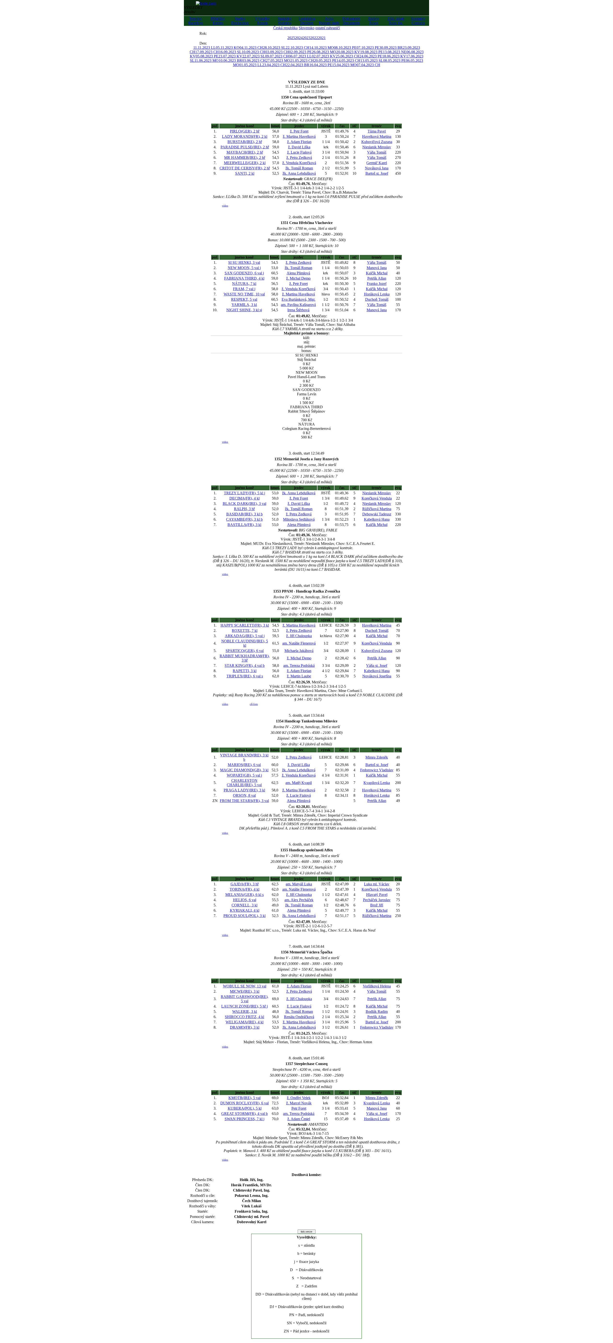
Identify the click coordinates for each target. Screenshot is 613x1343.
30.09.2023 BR (391, 48)
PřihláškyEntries (218, 21)
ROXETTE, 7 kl (244, 630)
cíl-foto (254, 704)
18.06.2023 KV (394, 56)
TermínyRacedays (195, 21)
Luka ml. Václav (376, 884)
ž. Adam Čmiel (298, 1119)
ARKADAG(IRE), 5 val (245, 636)
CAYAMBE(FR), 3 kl (244, 519)
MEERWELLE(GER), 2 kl (245, 163)
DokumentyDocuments (351, 21)
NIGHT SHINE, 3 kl (244, 310)
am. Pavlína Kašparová (298, 305)
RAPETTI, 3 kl (244, 671)
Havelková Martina (376, 136)
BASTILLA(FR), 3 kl (244, 525)
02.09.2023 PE (300, 52)
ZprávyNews (373, 21)
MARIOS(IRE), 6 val (244, 765)
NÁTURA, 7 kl (244, 284)
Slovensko (306, 28)
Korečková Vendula (377, 498)
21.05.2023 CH (302, 60)
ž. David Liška (299, 147)
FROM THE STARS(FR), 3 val (244, 801)
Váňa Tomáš (376, 152)
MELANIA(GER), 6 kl (244, 895)
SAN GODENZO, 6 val (244, 273)
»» (212, 33)
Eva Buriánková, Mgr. (298, 299)
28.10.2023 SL (274, 48)
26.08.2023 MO (324, 52)
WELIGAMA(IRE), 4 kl (244, 1022)
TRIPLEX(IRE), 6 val (245, 676)
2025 (291, 38)
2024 (299, 38)
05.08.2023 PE (207, 56)
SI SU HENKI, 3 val (244, 262)
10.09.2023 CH (253, 52)
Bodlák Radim (377, 1011)
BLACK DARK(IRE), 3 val (244, 503)
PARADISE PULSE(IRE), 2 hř (245, 147)
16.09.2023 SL (230, 52)
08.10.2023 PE (345, 48)
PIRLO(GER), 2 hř (244, 131)
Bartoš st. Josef (376, 173)
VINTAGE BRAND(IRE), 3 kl (244, 757)
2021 (322, 38)
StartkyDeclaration (240, 21)
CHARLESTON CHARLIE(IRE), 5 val (244, 782)
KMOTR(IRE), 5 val (244, 1098)
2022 (314, 38)
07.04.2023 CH (368, 65)
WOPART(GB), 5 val (244, 775)
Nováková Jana (376, 168)
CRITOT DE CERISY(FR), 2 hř (245, 168)
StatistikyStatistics (285, 21)
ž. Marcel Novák (299, 1103)
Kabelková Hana (377, 519)
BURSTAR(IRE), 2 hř (244, 142)
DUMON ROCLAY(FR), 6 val (244, 1103)
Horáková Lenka (377, 294)
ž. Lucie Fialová (299, 152)
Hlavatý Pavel (376, 895)
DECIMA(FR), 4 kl (244, 498)
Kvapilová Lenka (376, 783)
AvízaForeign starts (329, 21)
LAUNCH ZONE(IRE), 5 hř (244, 1006)
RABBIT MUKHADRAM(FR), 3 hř (245, 658)
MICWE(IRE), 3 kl (244, 991)
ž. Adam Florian (299, 142)
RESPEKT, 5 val (244, 299)
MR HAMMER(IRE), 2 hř (244, 158)
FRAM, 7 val (244, 289)
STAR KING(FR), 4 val (245, 665)
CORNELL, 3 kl (244, 905)
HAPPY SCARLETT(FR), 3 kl (245, 625)
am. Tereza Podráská (299, 665)
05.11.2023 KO (227, 48)
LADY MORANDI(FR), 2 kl (244, 136)
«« (195, 33)
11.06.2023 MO (206, 60)
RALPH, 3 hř (244, 509)
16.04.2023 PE (320, 65)
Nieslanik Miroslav (376, 147)
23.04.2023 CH (274, 65)
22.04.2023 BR (297, 65)
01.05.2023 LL (250, 65)
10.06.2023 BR (230, 60)
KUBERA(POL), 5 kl (244, 1108)
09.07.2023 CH (277, 56)
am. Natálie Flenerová (299, 643)
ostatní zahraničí (327, 28)
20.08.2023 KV (348, 52)
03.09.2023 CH (277, 52)
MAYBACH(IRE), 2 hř (245, 152)
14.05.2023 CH (348, 60)
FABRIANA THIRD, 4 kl (244, 278)
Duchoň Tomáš (376, 299)
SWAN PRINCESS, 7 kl (244, 1119)
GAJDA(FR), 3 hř (245, 884)
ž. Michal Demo (298, 278)
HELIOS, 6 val (244, 900)
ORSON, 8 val (244, 795)
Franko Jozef (376, 284)
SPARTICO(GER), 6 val (245, 651)
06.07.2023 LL (300, 56)
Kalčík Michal (376, 273)
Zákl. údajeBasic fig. (395, 21)
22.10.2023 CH (297, 48)
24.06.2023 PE (370, 56)
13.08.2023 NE (394, 52)
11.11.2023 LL (204, 48)
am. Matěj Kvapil (298, 783)
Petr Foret (298, 1108)
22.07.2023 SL (253, 56)
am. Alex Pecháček (298, 900)
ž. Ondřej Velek (299, 1098)
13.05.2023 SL (371, 60)
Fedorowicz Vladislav (376, 770)
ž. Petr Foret (299, 131)
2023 (306, 38)
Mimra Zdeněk (376, 757)
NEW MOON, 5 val (244, 268)
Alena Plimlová (298, 273)
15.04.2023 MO (344, 65)
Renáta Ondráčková (299, 1017)
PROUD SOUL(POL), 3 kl (244, 916)
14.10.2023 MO (321, 48)
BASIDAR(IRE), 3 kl (244, 514)
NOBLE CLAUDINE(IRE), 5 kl (244, 643)
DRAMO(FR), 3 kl (244, 1027)
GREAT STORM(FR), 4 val (244, 1114)
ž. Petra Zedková (299, 158)
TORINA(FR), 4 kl (244, 889)
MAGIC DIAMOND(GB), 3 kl (244, 770)
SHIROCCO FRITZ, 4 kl (244, 1017)
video (225, 205)
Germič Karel (376, 163)
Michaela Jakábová (298, 651)
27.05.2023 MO (278, 60)
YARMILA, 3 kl (244, 305)
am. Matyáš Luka (299, 884)
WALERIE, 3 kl (244, 1011)
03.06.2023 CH (254, 60)
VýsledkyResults (262, 21)
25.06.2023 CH (347, 56)
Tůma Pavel (377, 131)
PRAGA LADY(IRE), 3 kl (244, 790)
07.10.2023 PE (368, 48)
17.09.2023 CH (207, 52)
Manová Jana (377, 268)
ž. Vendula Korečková (299, 163)
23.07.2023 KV (230, 56)
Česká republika (285, 28)
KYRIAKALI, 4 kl (244, 910)
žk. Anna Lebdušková (299, 173)
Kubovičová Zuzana (376, 142)
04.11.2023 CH (251, 48)
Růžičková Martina (376, 509)
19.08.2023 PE (371, 52)
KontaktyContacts (418, 21)
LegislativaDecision (307, 21)
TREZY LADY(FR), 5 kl (244, 493)
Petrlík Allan (376, 278)
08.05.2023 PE (394, 60)
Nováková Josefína (376, 676)
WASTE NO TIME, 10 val (244, 294)
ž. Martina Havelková (299, 136)
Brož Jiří (376, 905)
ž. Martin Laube (299, 676)
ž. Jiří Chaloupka (299, 636)
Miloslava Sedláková (299, 519)
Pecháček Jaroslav (377, 900)
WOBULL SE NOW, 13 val (244, 986)
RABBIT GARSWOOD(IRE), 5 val (244, 999)
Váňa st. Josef (376, 665)
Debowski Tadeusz (376, 514)
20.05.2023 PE (325, 60)
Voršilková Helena (377, 986)
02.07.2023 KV (324, 56)
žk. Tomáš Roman (299, 168)
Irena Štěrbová (298, 310)
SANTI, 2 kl (244, 173)
